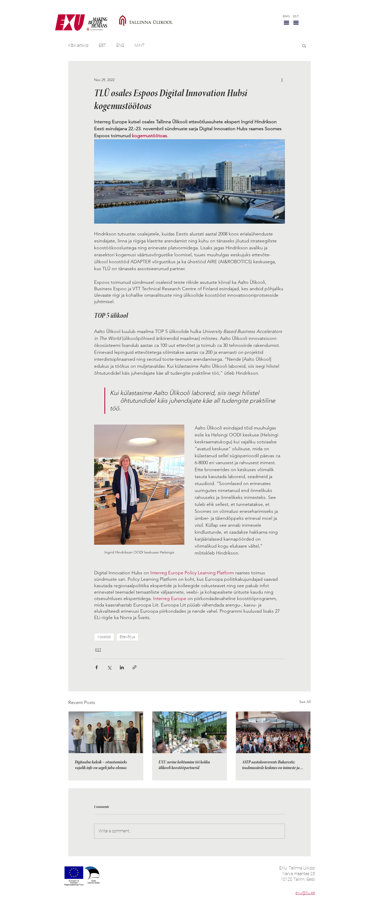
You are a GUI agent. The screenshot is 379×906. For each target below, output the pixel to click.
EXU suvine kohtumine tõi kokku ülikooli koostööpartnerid (184, 765)
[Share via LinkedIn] (121, 667)
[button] (286, 23)
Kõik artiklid (78, 45)
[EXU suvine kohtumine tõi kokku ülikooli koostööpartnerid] (189, 732)
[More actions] (282, 80)
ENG (120, 45)
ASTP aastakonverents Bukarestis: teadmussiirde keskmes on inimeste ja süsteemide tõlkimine (271, 765)
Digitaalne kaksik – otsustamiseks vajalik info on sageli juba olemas (101, 765)
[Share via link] (134, 667)
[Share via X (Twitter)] (109, 667)
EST (102, 45)
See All (305, 701)
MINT (140, 45)
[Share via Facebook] (96, 667)
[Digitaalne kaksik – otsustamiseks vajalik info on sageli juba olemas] (106, 732)
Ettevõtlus (127, 637)
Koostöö (104, 637)
